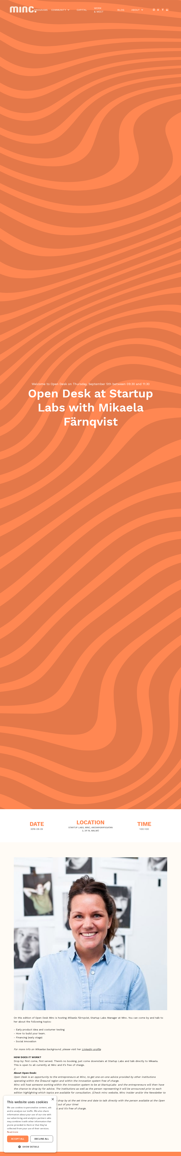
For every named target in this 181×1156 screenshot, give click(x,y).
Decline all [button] (41, 1138)
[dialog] (30, 1124)
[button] (60, 10)
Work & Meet (99, 10)
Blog (120, 9)
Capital (82, 9)
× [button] (52, 1099)
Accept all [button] (17, 1138)
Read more (12, 1131)
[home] (22, 10)
